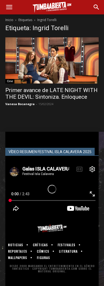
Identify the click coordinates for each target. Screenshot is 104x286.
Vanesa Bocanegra (20, 104)
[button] (9, 7)
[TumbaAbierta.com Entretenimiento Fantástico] (52, 228)
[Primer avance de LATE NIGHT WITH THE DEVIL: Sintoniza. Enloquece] (52, 60)
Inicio (9, 20)
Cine (10, 81)
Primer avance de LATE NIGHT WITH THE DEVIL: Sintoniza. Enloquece (51, 93)
